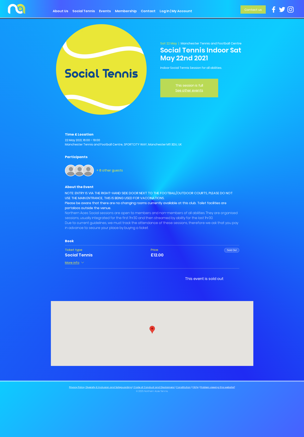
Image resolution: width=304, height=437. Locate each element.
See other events (189, 90)
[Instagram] (290, 9)
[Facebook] (273, 9)
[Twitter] (282, 9)
